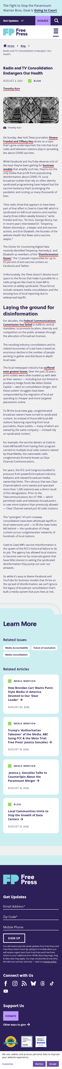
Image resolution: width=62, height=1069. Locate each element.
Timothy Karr (11, 88)
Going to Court (45, 10)
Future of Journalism (44, 647)
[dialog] (31, 1060)
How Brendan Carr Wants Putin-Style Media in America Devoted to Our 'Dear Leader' (31, 693)
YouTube (5, 991)
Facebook (5, 983)
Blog (23, 45)
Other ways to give (14, 1024)
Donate (43, 21)
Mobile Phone (13, 927)
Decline (39, 1063)
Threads (42, 983)
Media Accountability (16, 647)
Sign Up (14, 938)
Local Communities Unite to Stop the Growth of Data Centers (28, 815)
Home (10, 45)
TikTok (51, 983)
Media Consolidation (16, 654)
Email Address (13, 906)
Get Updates (11, 21)
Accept (52, 1063)
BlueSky (33, 983)
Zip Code (9, 916)
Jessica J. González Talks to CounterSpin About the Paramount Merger (28, 777)
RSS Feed (24, 983)
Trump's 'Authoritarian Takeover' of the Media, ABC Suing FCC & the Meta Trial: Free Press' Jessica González (28, 736)
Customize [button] (7, 1063)
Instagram (14, 983)
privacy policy (50, 961)
